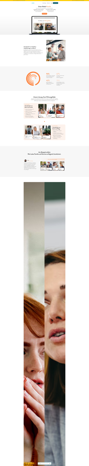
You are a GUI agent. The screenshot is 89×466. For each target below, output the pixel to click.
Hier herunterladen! (2, 0)
